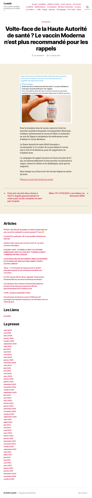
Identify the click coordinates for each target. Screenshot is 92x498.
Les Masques (52, 7)
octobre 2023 (9, 390)
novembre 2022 (10, 411)
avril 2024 (8, 373)
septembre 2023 (10, 392)
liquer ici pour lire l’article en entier (37, 179)
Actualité (46, 22)
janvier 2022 (8, 438)
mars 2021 (8, 465)
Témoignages (61, 9)
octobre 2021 (9, 446)
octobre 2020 (9, 479)
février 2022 (8, 436)
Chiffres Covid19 (53, 4)
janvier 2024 (8, 382)
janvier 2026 (8, 338)
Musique (52, 9)
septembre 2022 (10, 417)
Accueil (34, 4)
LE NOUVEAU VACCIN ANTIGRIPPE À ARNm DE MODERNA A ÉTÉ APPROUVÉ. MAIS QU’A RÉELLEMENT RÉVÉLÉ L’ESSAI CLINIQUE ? (25, 261)
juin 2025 (7, 349)
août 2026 (8, 330)
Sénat (79, 9)
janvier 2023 (8, 406)
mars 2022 (8, 433)
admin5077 (40, 55)
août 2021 (7, 452)
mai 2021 (7, 460)
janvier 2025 (8, 360)
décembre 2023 (10, 384)
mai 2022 (7, 428)
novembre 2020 (10, 476)
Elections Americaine (65, 7)
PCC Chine (71, 9)
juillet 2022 (8, 422)
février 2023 (8, 403)
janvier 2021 (8, 471)
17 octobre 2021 (54, 55)
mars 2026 (8, 336)
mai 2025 (7, 352)
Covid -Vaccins (66, 4)
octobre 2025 (9, 341)
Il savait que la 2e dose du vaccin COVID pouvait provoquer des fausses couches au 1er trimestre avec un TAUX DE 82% (26, 299)
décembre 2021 (10, 441)
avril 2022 (7, 430)
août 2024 (8, 365)
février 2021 (8, 468)
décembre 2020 (10, 474)
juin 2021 (7, 457)
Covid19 (8, 4)
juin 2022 (7, 425)
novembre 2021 (10, 444)
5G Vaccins (77, 4)
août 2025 (8, 346)
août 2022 (8, 419)
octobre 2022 (9, 414)
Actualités (42, 4)
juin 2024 (7, 368)
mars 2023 (8, 401)
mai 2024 (7, 371)
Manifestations (40, 7)
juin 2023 (7, 395)
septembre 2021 (10, 449)
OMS (39, 9)
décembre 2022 (10, 409)
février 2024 (8, 379)
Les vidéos (30, 9)
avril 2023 (8, 398)
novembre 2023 (10, 387)
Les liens (78, 7)
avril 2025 (8, 355)
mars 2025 (8, 357)
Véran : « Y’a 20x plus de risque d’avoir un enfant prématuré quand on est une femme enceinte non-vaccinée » (23, 270)
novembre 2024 (10, 363)
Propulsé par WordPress (27, 493)
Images (44, 9)
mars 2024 (8, 376)
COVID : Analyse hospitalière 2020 (17, 293)
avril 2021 (7, 463)
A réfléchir (29, 7)
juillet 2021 (8, 455)
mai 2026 (7, 333)
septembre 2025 (10, 344)
